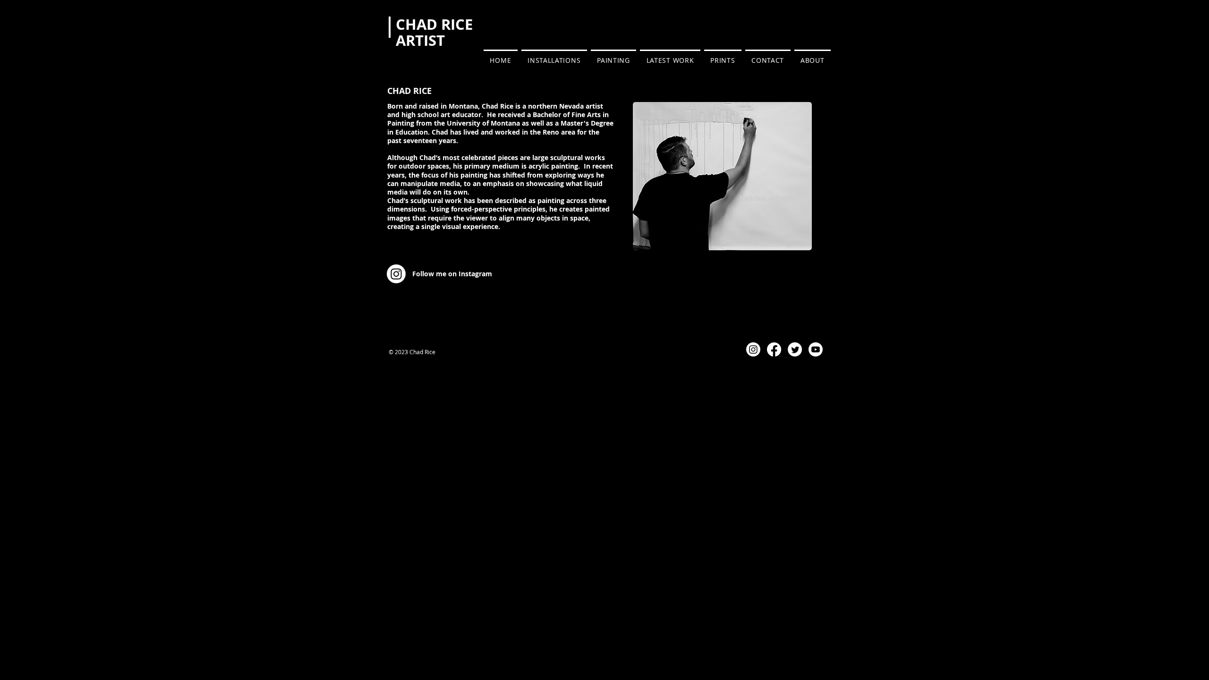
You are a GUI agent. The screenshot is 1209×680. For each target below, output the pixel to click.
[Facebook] (774, 349)
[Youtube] (816, 349)
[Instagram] (753, 349)
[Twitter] (795, 349)
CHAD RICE (434, 24)
